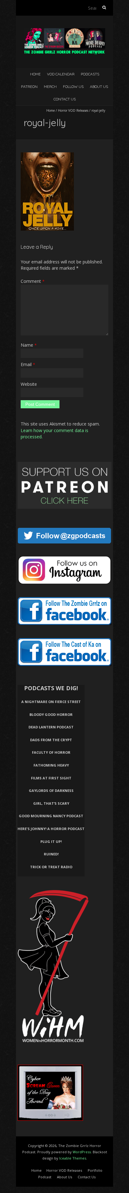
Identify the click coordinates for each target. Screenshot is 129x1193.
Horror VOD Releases (73, 110)
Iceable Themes (72, 1158)
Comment (32, 281)
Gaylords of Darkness (51, 790)
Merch (50, 86)
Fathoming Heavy (51, 765)
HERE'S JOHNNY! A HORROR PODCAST (51, 828)
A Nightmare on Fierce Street (51, 701)
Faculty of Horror (51, 752)
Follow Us (73, 86)
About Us (99, 86)
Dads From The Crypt (51, 739)
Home (35, 74)
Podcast (44, 1177)
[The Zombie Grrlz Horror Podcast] (64, 31)
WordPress (82, 1152)
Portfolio (95, 1170)
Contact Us (65, 99)
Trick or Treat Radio (51, 866)
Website (29, 384)
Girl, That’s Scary (51, 803)
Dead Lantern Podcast (51, 727)
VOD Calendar (61, 74)
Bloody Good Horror (51, 714)
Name (29, 345)
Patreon (29, 86)
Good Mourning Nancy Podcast (51, 815)
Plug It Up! (51, 841)
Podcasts (90, 74)
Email (28, 364)
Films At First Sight (51, 778)
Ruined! (51, 854)
